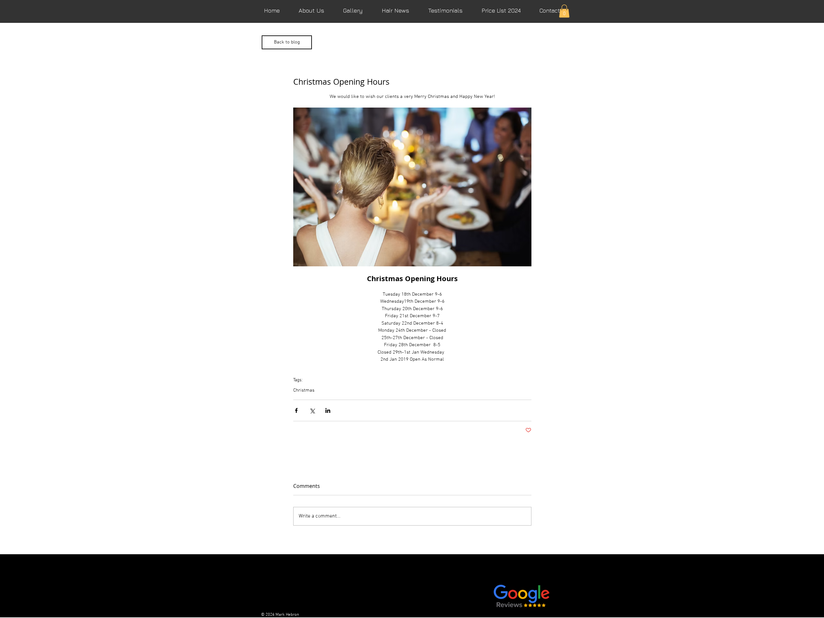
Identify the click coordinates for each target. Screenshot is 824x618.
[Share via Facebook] (296, 410)
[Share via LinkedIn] (328, 410)
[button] (564, 11)
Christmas (303, 390)
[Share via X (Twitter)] (312, 410)
